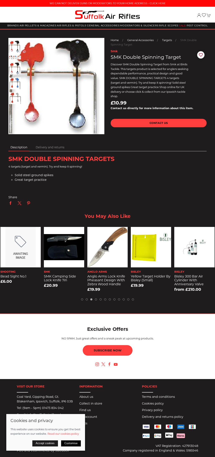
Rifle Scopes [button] (168, 25)
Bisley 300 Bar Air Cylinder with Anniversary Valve (145, 280)
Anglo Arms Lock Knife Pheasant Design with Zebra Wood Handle (63, 280)
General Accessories (140, 40)
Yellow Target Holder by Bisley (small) (107, 278)
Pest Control (197, 25)
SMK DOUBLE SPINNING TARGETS (61, 158)
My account (88, 417)
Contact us (158, 123)
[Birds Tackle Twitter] (103, 364)
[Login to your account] (199, 15)
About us (86, 397)
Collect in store (90, 403)
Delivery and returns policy (162, 417)
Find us (85, 410)
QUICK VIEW (21, 263)
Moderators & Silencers (139, 25)
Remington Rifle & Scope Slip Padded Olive (190, 280)
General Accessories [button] (103, 25)
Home (115, 40)
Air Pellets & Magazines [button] (38, 25)
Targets (167, 40)
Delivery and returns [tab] (50, 147)
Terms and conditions (158, 397)
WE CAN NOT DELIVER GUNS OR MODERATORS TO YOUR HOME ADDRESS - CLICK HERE (108, 3)
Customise (70, 443)
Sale (182, 25)
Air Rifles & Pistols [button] (71, 25)
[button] (204, 15)
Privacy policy (152, 410)
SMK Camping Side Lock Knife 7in (17, 278)
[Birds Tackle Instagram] (97, 364)
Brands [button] (13, 25)
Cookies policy (153, 403)
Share (12, 197)
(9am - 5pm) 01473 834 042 (43, 408)
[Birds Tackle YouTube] (116, 364)
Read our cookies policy (63, 433)
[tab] (82, 299)
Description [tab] (18, 147)
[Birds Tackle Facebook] (109, 364)
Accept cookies (45, 443)
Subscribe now (108, 350)
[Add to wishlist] (6, 232)
